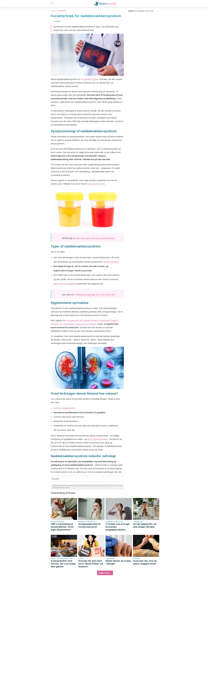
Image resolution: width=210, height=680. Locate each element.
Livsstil (81, 558)
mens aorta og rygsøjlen (64, 284)
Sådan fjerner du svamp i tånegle (118, 562)
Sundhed (54, 10)
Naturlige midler (57, 521)
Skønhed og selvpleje (87, 521)
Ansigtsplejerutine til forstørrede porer (89, 525)
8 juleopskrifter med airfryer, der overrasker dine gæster (63, 564)
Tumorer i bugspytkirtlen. (64, 408)
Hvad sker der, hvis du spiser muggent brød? (145, 562)
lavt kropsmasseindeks (97, 439)
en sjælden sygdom (90, 79)
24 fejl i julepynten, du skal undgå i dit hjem (145, 525)
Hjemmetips (137, 521)
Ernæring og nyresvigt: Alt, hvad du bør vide (95, 295)
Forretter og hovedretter (61, 558)
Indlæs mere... (105, 573)
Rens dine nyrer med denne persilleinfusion (95, 238)
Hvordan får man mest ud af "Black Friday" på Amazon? (90, 564)
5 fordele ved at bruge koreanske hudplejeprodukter (118, 527)
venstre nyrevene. (111, 262)
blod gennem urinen (96, 184)
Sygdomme (63, 10)
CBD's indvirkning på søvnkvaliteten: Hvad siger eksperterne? (62, 527)
